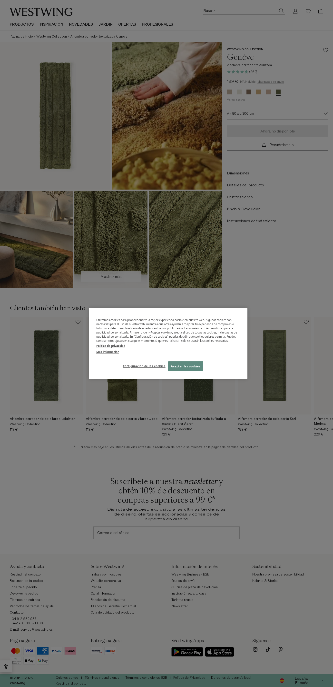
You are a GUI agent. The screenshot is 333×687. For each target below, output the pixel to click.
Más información (107, 352)
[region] (168, 343)
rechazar (174, 341)
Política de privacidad (110, 346)
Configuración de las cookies (144, 366)
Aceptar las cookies (185, 366)
